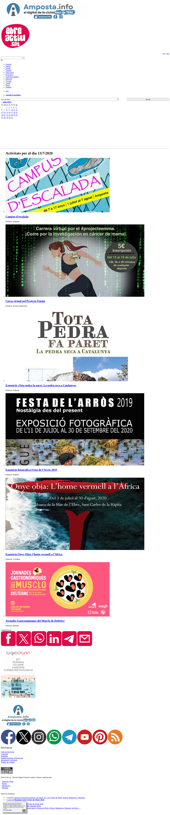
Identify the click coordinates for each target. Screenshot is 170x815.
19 (16, 112)
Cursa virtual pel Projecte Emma (25, 301)
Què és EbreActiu (7, 752)
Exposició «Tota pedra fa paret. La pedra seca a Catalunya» (41, 385)
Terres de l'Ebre (7, 781)
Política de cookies (8, 762)
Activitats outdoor (12, 77)
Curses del (25, 800)
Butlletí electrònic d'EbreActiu (12, 758)
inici (7, 91)
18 (14, 112)
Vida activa (10, 73)
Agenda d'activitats (13, 95)
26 (16, 115)
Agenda (8, 64)
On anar (8, 81)
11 (14, 110)
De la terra (9, 75)
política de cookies (7, 809)
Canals (8, 83)
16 (10, 112)
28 (4, 118)
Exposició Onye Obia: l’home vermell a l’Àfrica (34, 554)
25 (14, 115)
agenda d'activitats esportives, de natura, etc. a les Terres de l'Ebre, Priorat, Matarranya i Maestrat (49, 798)
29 (7, 118)
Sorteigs (8, 87)
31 (12, 118)
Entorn (8, 68)
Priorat (4, 784)
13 (2, 112)
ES (168, 54)
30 (10, 118)
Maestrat (5, 788)
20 (2, 115)
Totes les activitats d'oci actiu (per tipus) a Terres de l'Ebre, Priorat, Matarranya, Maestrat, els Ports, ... (43, 808)
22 (7, 115)
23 (10, 115)
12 (16, 110)
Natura (8, 66)
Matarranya (6, 786)
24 (12, 115)
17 (12, 112)
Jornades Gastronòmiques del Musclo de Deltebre (35, 620)
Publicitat (4, 756)
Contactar (4, 754)
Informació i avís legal (9, 760)
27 (2, 118)
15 (7, 112)
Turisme (8, 70)
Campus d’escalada (17, 216)
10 (12, 110)
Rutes (8, 85)
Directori (9, 79)
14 (4, 112)
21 (4, 115)
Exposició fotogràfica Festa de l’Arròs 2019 (31, 469)
